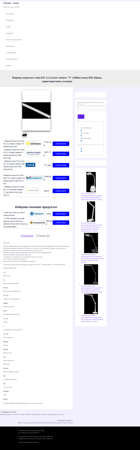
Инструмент (10, 20)
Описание (27, 235)
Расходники (10, 33)
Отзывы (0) (43, 235)
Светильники (10, 46)
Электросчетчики (11, 59)
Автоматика (10, 14)
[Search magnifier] (81, 116)
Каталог (8, 65)
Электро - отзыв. (11, 3)
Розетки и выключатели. (14, 40)
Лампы (8, 27)
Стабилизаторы (11, 53)
